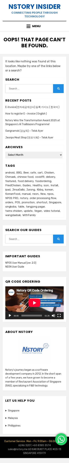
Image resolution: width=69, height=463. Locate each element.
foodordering (43, 181)
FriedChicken (13, 185)
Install (54, 185)
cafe (33, 172)
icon (46, 185)
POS (17, 202)
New (42, 193)
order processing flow (43, 198)
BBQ (19, 172)
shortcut (41, 202)
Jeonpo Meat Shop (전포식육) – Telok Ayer (29, 137)
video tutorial (52, 210)
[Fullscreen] (59, 315)
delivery (50, 176)
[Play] (10, 315)
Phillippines (14, 425)
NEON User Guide (14, 266)
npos (50, 193)
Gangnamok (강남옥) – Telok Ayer (24, 130)
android (10, 172)
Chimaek (10, 176)
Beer (26, 172)
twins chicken (13, 210)
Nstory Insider (34, 6)
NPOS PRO (11, 198)
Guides (27, 185)
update (28, 210)
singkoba (10, 206)
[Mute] (53, 315)
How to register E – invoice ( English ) (26, 113)
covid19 (39, 176)
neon (35, 193)
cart (40, 172)
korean (49, 189)
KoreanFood (12, 193)
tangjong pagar (35, 206)
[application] (34, 302)
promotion (28, 202)
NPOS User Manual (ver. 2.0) (20, 262)
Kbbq (40, 189)
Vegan (38, 210)
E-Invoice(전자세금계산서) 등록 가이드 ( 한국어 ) (32, 107)
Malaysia (13, 418)
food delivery (25, 181)
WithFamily (29, 215)
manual (26, 193)
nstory (24, 198)
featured (10, 181)
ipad (7, 189)
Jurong (30, 189)
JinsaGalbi (18, 189)
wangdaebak (13, 215)
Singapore (55, 202)
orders (9, 202)
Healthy (37, 185)
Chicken (49, 172)
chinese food (25, 176)
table (21, 206)
